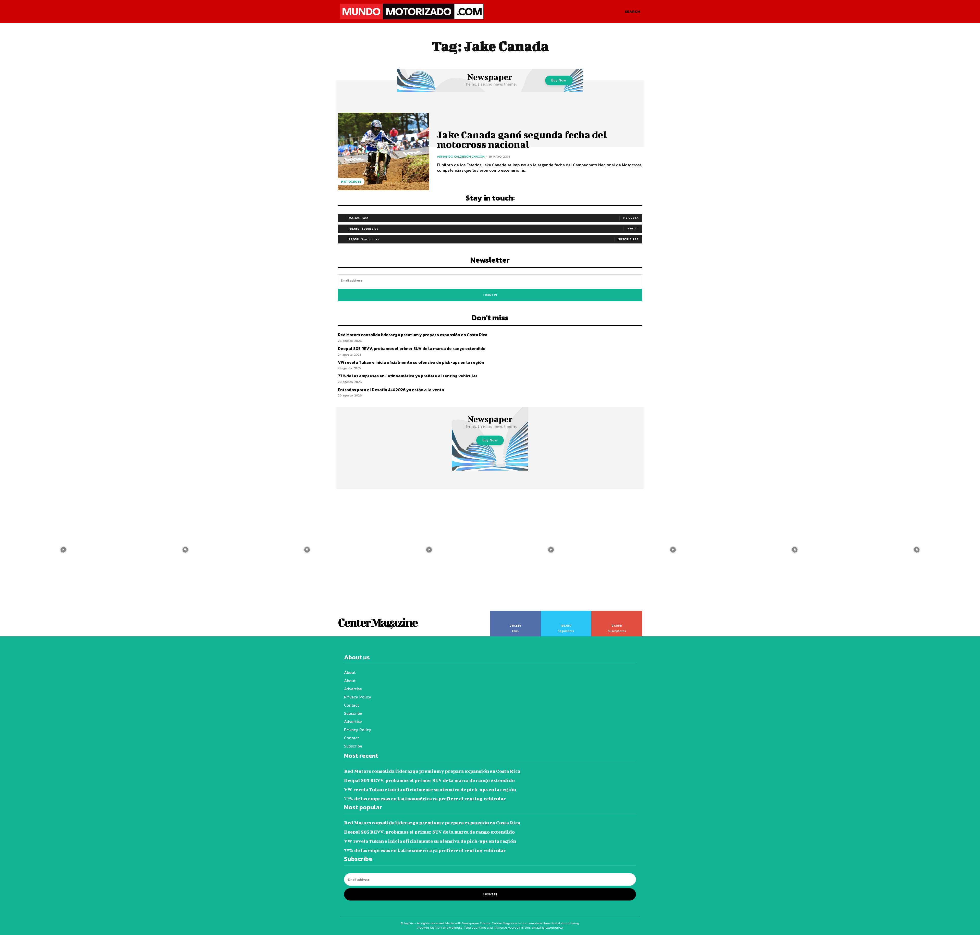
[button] (632, 11)
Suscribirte (628, 239)
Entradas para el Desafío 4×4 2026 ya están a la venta (391, 390)
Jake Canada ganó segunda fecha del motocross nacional (522, 139)
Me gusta (631, 218)
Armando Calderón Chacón (461, 156)
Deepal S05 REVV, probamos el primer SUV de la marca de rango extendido (411, 348)
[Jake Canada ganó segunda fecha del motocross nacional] (383, 151)
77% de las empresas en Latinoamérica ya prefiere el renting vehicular (407, 376)
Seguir (633, 228)
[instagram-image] (63, 550)
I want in (490, 295)
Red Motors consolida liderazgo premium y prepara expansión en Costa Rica (412, 335)
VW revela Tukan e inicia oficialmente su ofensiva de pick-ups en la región (411, 362)
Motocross (351, 181)
